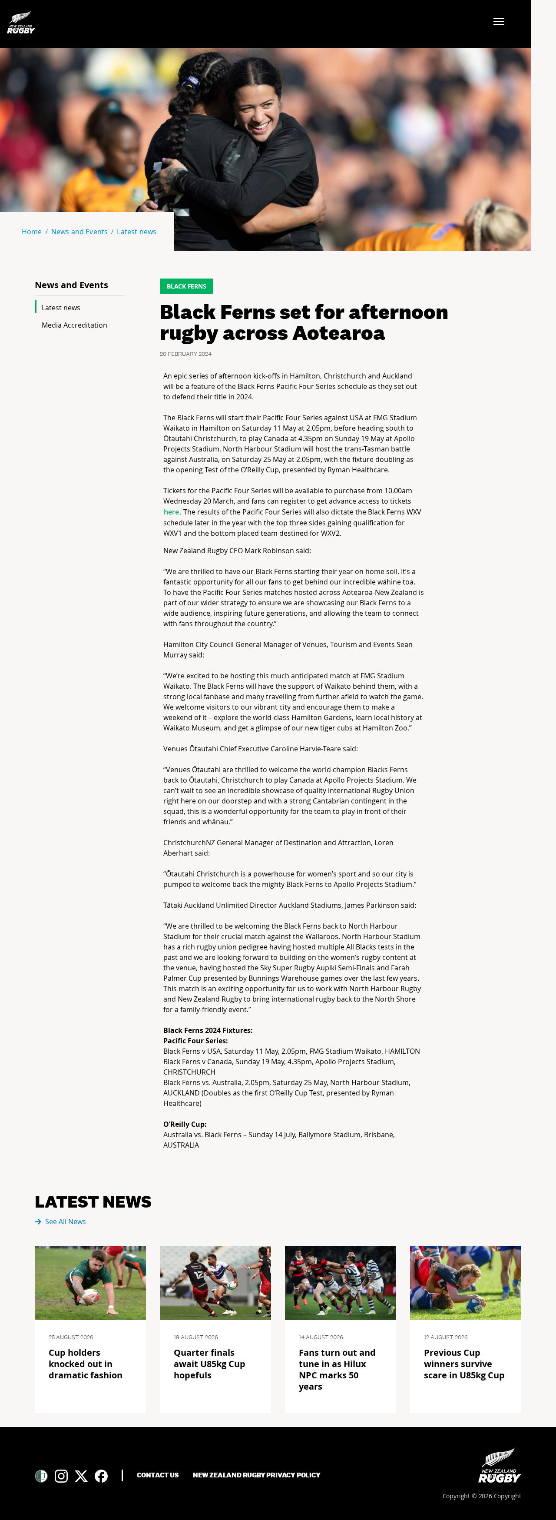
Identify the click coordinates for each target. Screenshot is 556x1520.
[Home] (499, 1465)
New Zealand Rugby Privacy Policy (257, 1475)
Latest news (61, 307)
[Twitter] (81, 1476)
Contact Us (158, 1475)
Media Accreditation (74, 325)
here (171, 512)
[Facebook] (101, 1476)
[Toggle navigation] (501, 22)
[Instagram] (61, 1476)
